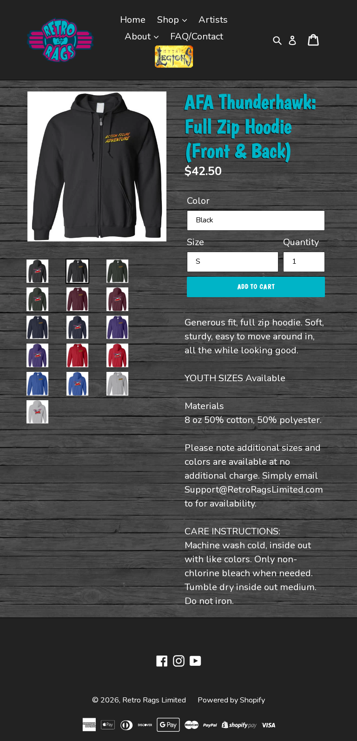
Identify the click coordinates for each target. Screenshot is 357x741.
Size (195, 242)
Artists (213, 19)
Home (132, 19)
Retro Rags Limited (154, 700)
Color (198, 201)
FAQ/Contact (196, 36)
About (139, 36)
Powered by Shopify (231, 700)
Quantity (301, 242)
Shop (169, 19)
